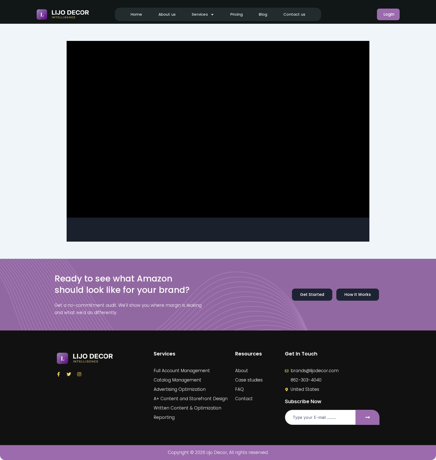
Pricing (236, 14)
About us (167, 14)
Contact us (294, 14)
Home (136, 14)
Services (200, 14)
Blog (263, 14)
